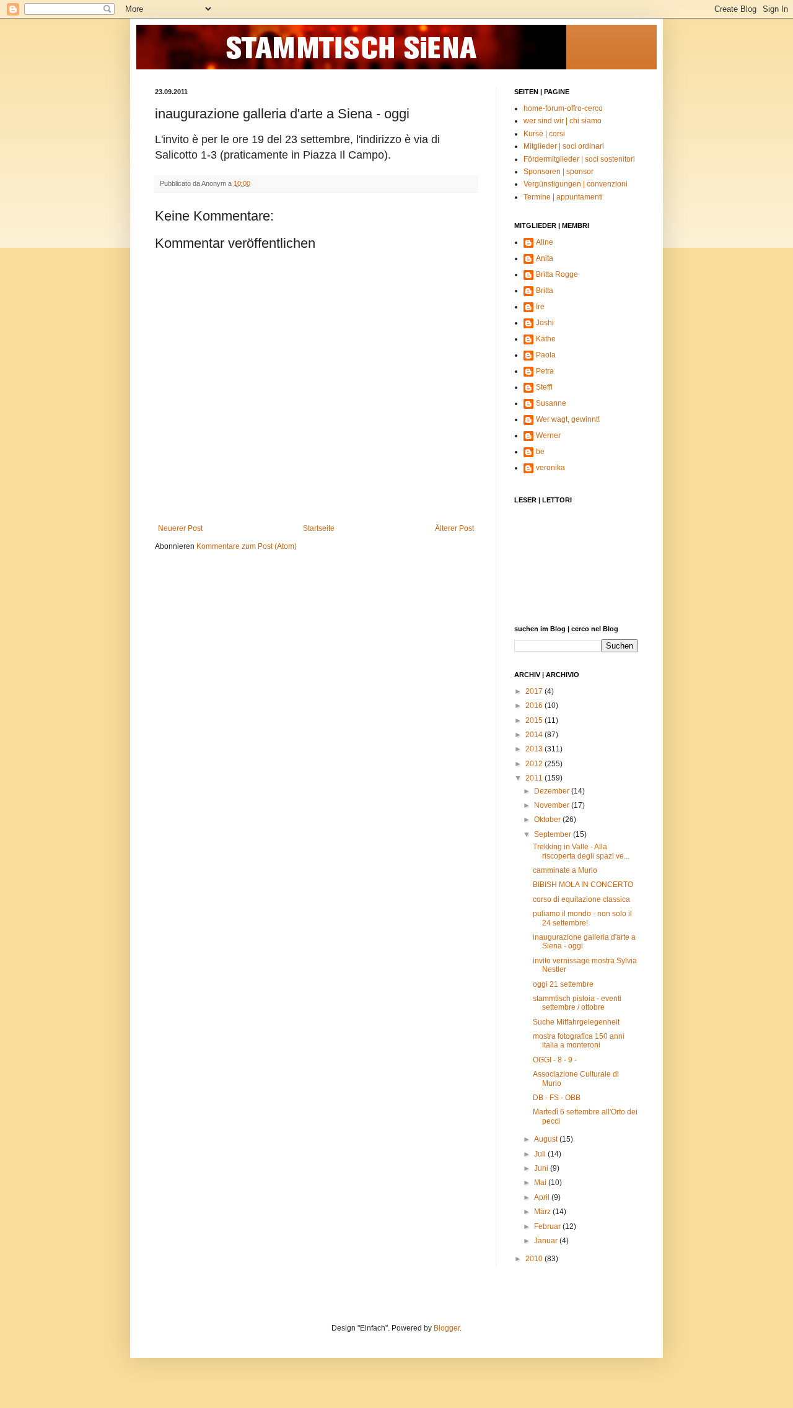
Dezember (552, 791)
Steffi (544, 387)
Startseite (319, 528)
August (546, 1139)
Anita (544, 258)
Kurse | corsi (544, 133)
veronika (550, 467)
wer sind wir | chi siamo (563, 120)
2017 (535, 691)
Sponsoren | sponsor (559, 171)
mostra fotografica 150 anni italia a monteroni (578, 1040)
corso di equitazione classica (581, 899)
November (552, 805)
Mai (541, 1182)
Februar (548, 1226)
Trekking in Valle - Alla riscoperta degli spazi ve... (581, 851)
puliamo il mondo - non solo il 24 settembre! (582, 918)
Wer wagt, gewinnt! (568, 419)
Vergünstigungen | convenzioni (576, 184)
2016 (535, 705)
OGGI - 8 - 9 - (555, 1060)
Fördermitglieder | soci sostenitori (579, 159)
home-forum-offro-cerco (563, 108)
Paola (546, 355)
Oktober (548, 819)
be (540, 451)
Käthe (546, 339)
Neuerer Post (180, 528)
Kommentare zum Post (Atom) (246, 546)
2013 (535, 749)
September (553, 834)
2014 (535, 734)
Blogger (447, 1328)
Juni (542, 1168)
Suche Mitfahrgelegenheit (576, 1022)
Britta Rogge (557, 274)
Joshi (545, 322)
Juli (541, 1154)
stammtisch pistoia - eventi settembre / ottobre (577, 1003)
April (542, 1197)
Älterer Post (454, 528)
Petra (545, 371)
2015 (535, 720)
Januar (546, 1240)
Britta (544, 290)
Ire (540, 306)
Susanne (551, 403)
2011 (535, 778)
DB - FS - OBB (557, 1097)
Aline (544, 242)
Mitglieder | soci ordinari (564, 146)
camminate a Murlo (565, 870)
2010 (535, 1258)
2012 (535, 763)
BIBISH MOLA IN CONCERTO (583, 884)
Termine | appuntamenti (563, 197)
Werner (548, 435)
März (543, 1211)
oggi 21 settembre (563, 984)
